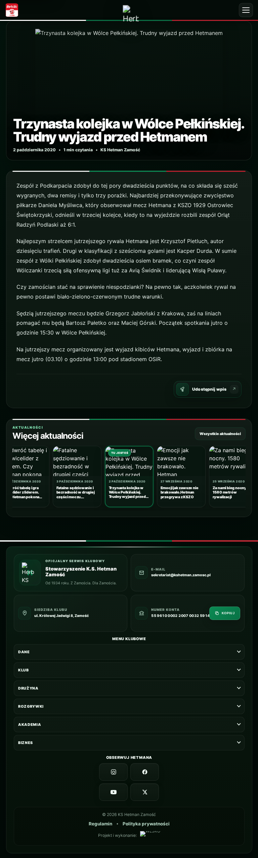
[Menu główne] (246, 10)
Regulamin (100, 823)
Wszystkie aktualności (220, 433)
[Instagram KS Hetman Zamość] (113, 772)
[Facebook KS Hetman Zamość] (144, 772)
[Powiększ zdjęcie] (129, 90)
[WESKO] (150, 835)
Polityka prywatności (145, 823)
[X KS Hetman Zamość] (144, 792)
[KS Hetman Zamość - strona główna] (130, 13)
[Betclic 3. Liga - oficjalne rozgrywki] (14, 10)
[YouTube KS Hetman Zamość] (113, 792)
